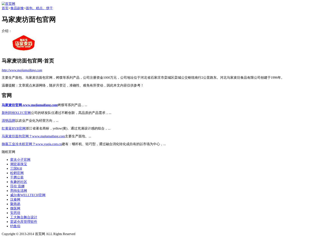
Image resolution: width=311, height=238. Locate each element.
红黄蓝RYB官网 (14, 128)
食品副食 (17, 8)
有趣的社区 (18, 182)
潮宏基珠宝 (18, 164)
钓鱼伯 (15, 226)
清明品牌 (8, 120)
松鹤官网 (17, 173)
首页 (5, 8)
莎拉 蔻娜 (17, 186)
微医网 (15, 208)
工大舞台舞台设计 (23, 217)
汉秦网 (15, 199)
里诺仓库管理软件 (23, 221)
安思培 (15, 213)
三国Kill (16, 168)
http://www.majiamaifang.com (22, 70)
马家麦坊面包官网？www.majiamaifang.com (33, 136)
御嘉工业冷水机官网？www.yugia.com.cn (32, 144)
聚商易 (15, 204)
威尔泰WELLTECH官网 (27, 195)
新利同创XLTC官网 (16, 113)
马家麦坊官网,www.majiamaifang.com (30, 105)
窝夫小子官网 (20, 159)
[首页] (8, 3)
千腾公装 (17, 177)
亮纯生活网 (18, 190)
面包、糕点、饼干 (39, 8)
